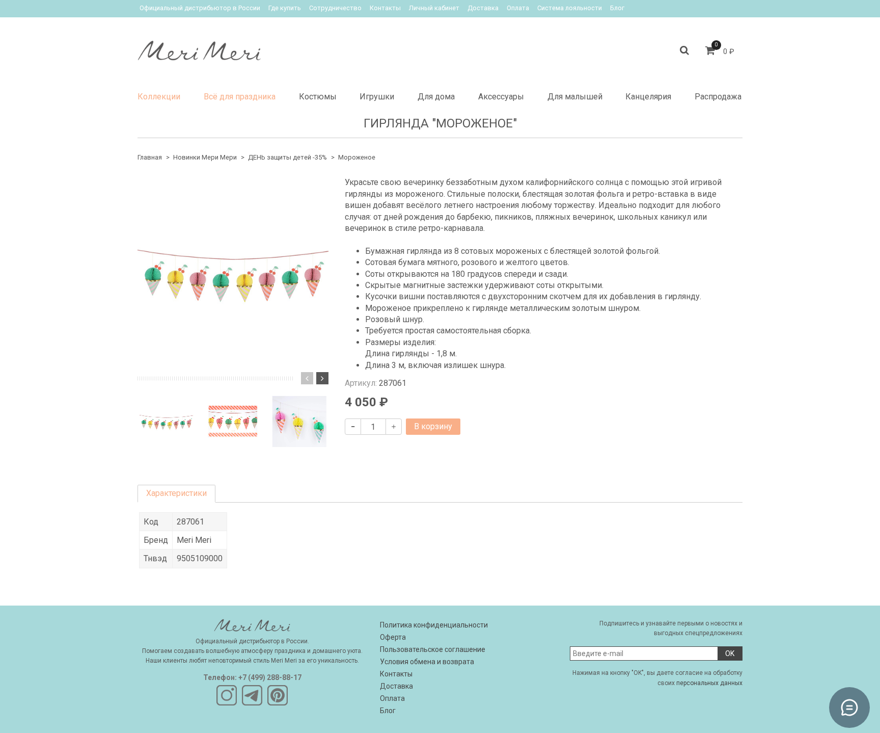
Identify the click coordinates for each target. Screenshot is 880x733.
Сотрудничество (335, 8)
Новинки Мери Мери (205, 157)
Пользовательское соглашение (432, 649)
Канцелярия (648, 96)
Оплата (518, 8)
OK (729, 653)
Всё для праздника (240, 96)
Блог (617, 8)
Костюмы (318, 96)
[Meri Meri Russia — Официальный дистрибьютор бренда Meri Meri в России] (199, 48)
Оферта (393, 637)
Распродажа (718, 96)
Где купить (284, 8)
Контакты (385, 8)
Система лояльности (569, 8)
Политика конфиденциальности (434, 625)
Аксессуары (501, 96)
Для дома (436, 96)
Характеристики (176, 493)
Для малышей (574, 96)
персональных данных (709, 683)
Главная (150, 157)
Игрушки (377, 96)
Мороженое (356, 157)
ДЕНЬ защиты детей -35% (287, 157)
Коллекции (159, 96)
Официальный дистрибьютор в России (200, 8)
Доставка (483, 8)
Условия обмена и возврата (427, 661)
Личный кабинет (434, 8)
